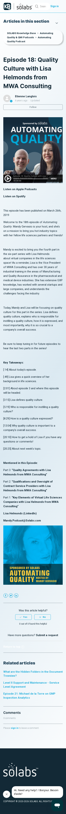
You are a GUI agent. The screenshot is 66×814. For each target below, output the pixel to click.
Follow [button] (33, 107)
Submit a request (47, 635)
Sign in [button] (54, 6)
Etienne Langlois (26, 96)
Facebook (5, 595)
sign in (15, 728)
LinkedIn (16, 595)
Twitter (11, 595)
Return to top (11, 646)
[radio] (23, 617)
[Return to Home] (7, 6)
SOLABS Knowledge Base (21, 33)
